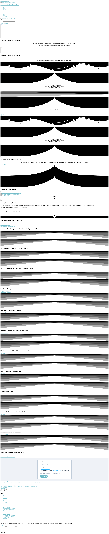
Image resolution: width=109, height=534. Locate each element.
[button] (54, 12)
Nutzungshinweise (6, 507)
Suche (2, 20)
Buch (4, 8)
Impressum (5, 511)
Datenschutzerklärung (45, 469)
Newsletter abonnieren (45, 461)
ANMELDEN (44, 476)
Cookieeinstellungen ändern (8, 509)
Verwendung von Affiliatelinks (9, 508)
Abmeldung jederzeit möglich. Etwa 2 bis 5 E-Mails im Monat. (50, 473)
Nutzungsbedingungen (57, 470)
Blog (4, 7)
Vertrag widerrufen (4, 528)
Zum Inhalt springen (5, 1)
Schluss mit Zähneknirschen (10, 5)
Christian (5, 9)
